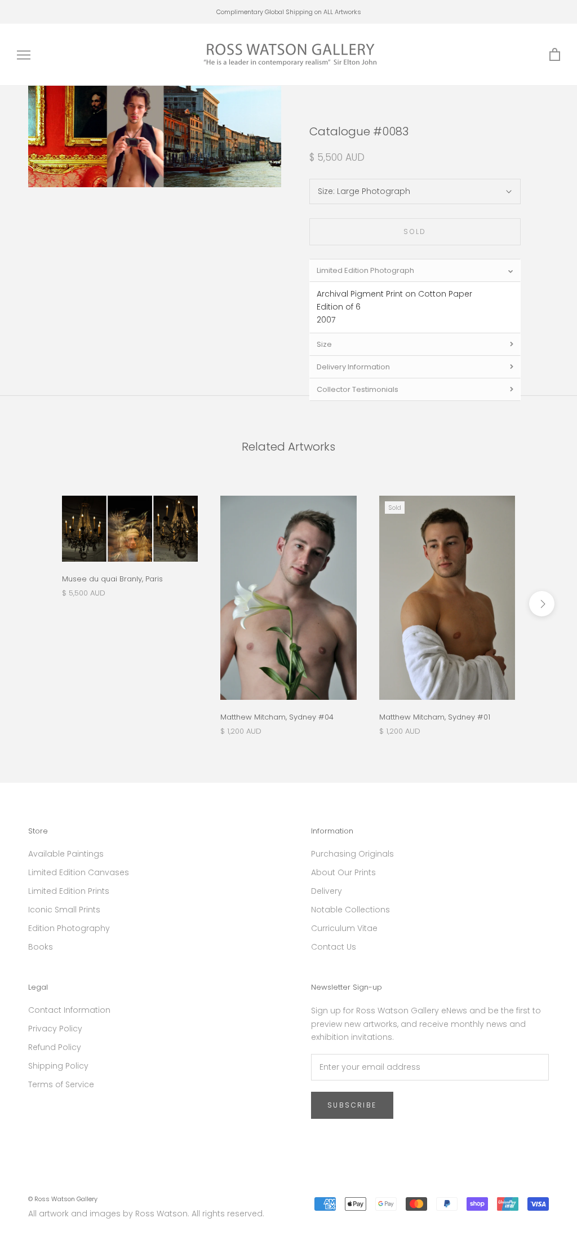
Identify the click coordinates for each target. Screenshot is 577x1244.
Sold (415, 231)
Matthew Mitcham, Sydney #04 (277, 717)
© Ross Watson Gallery (62, 1198)
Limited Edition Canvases (78, 872)
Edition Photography (69, 928)
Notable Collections (350, 909)
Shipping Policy (58, 1065)
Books (40, 946)
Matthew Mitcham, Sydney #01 (434, 717)
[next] (541, 603)
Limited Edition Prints (68, 891)
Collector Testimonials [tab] (357, 389)
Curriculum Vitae (344, 928)
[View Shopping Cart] (554, 54)
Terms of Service (61, 1084)
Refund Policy (54, 1047)
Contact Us (333, 946)
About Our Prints (343, 872)
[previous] (35, 603)
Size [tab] (324, 344)
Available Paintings (66, 853)
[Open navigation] (23, 55)
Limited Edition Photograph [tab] (365, 270)
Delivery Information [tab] (353, 366)
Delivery (326, 891)
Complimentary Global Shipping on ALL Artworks (288, 11)
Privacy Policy (55, 1028)
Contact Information (69, 1010)
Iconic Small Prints (64, 909)
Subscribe (352, 1105)
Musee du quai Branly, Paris (112, 579)
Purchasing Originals (352, 853)
